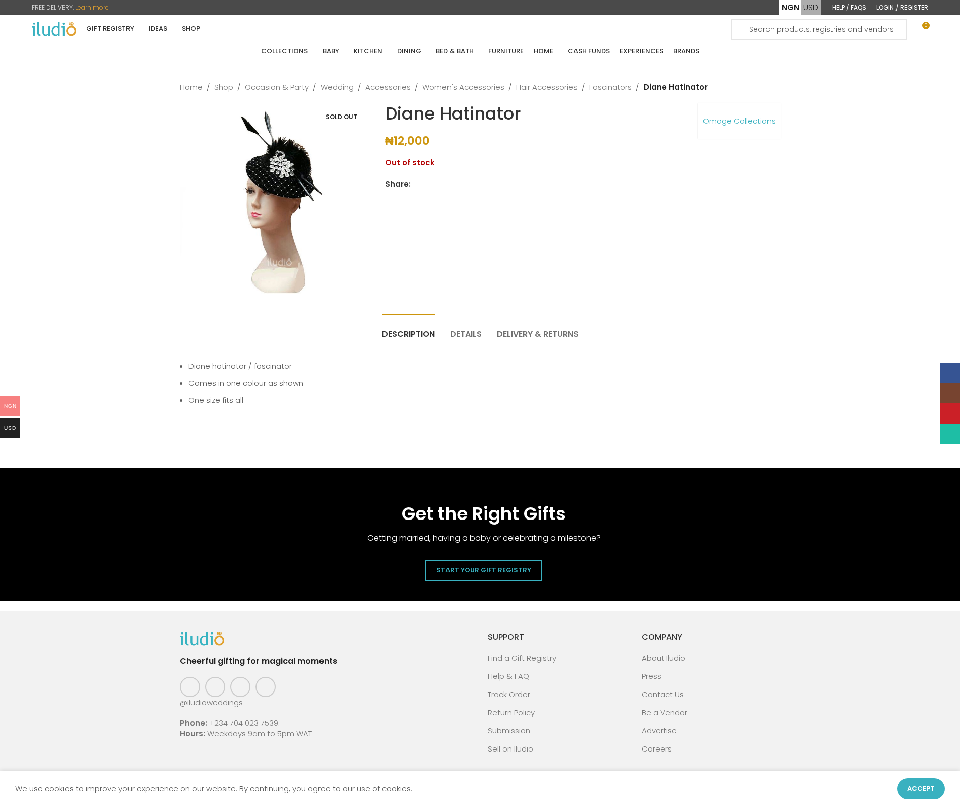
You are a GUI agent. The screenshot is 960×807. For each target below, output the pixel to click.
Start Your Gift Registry (483, 570)
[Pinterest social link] (240, 687)
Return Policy (511, 712)
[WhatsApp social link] (465, 184)
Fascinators (610, 87)
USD (810, 7)
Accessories (388, 87)
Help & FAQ (508, 676)
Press (651, 676)
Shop (223, 87)
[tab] (408, 329)
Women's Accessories (463, 87)
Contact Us (663, 694)
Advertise (659, 730)
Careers (657, 748)
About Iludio (663, 658)
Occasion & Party (277, 87)
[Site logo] (54, 28)
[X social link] (429, 184)
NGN (790, 7)
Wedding (337, 87)
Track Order (509, 694)
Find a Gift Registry (522, 658)
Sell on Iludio (510, 748)
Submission (509, 730)
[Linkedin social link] (453, 184)
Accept (921, 788)
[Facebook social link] (417, 184)
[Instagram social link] (215, 687)
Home (191, 87)
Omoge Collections (739, 121)
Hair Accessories (547, 87)
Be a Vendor (664, 712)
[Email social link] (441, 184)
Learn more (92, 7)
